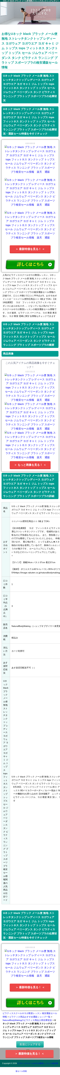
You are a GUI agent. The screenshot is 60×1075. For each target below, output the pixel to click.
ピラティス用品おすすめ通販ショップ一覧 (29, 1017)
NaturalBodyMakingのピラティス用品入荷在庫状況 (27, 1020)
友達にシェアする (30, 1044)
